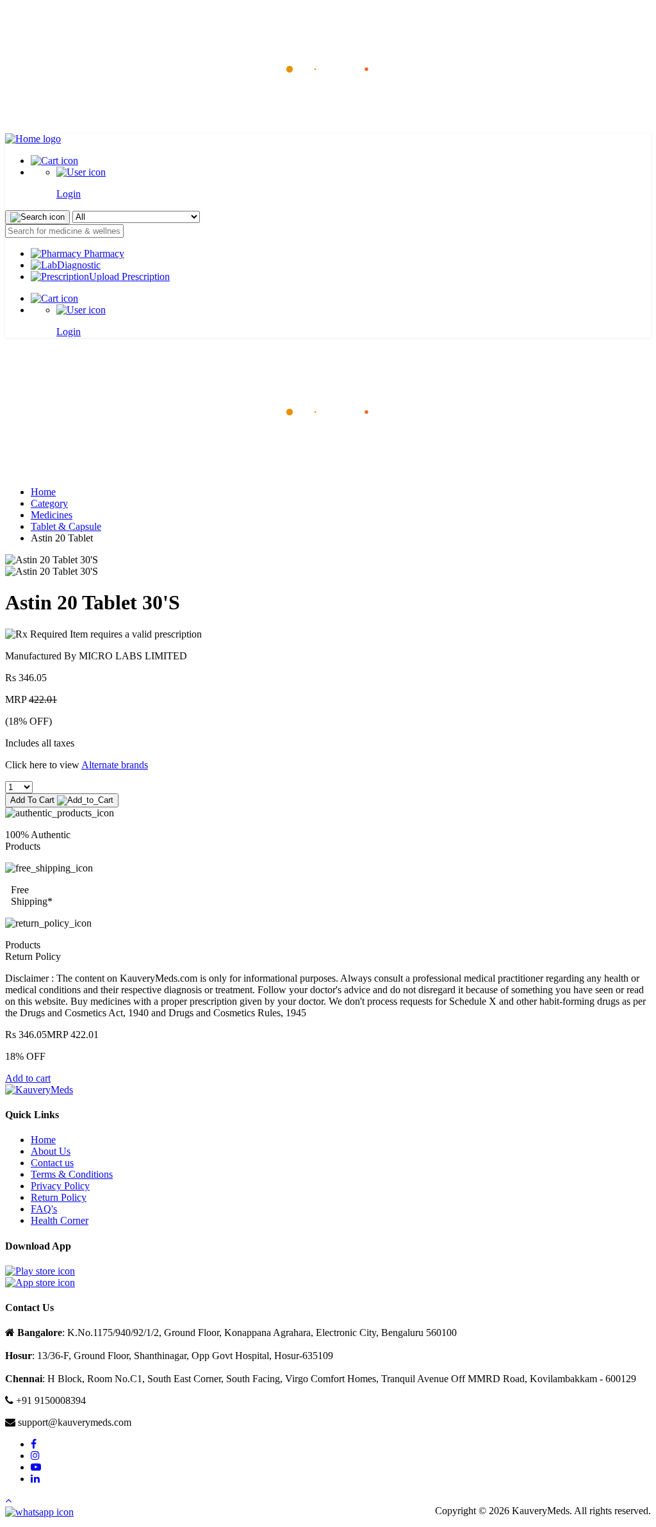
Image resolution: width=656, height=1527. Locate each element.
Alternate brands (114, 764)
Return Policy (58, 1197)
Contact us (52, 1162)
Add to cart (28, 1078)
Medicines (51, 514)
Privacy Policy (60, 1185)
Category (49, 503)
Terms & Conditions (72, 1174)
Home (43, 491)
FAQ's (44, 1208)
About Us (50, 1151)
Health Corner (59, 1220)
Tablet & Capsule (66, 526)
